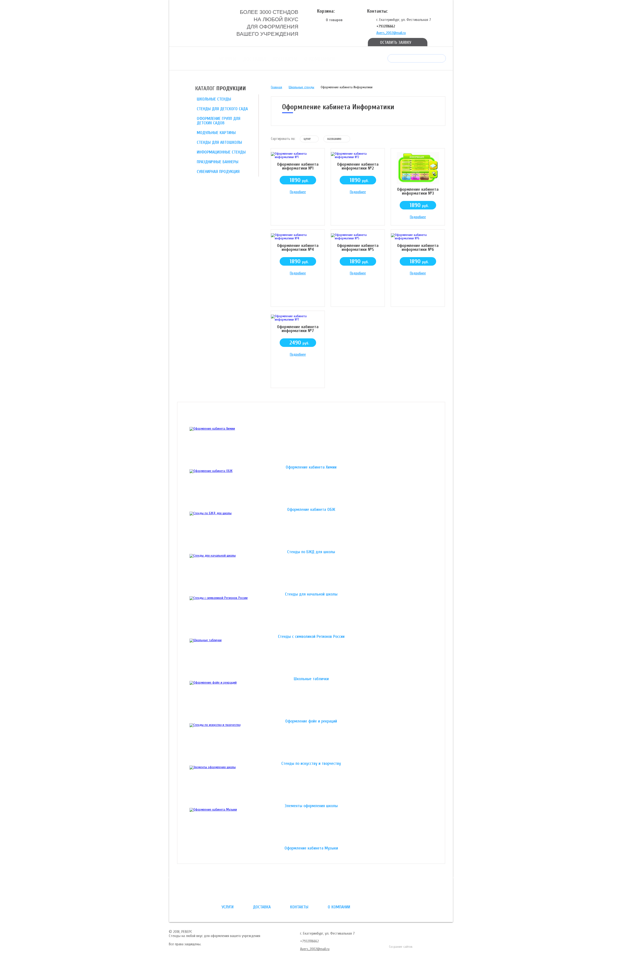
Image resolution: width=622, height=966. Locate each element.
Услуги (227, 59)
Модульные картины (216, 132)
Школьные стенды (214, 99)
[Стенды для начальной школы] (311, 573)
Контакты (285, 59)
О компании (319, 59)
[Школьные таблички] (311, 658)
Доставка (254, 59)
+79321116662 (385, 26)
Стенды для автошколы (219, 142)
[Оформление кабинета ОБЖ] (311, 488)
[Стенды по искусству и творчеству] (311, 742)
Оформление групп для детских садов (218, 121)
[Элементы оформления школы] (311, 785)
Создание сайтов (401, 947)
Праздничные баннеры (217, 161)
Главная (276, 87)
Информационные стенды (221, 152)
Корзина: (326, 11)
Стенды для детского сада (222, 108)
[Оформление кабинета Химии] (311, 446)
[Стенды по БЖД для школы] (311, 531)
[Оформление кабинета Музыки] (311, 827)
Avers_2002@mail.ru (391, 33)
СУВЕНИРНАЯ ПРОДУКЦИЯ (218, 171)
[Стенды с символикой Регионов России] (311, 615)
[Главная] (200, 22)
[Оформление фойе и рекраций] (311, 700)
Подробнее (298, 192)
